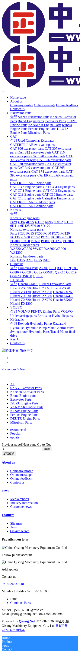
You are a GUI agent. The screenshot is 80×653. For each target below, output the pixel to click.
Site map (16, 523)
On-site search (19, 531)
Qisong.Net (27, 621)
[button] (9, 369)
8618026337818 (13, 584)
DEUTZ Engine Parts (25, 418)
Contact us (17, 482)
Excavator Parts (20, 399)
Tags (13, 527)
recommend (18, 429)
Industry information (24, 503)
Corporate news (21, 506)
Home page (18, 97)
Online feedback (21, 478)
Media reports (19, 499)
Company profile (21, 471)
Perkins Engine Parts (24, 415)
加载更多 (9, 453)
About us (8, 462)
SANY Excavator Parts (26, 388)
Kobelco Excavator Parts (27, 392)
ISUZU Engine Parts (24, 403)
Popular (15, 433)
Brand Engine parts (23, 395)
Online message (21, 475)
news (5, 490)
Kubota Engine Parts (24, 411)
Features (8, 515)
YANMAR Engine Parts (26, 407)
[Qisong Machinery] (40, 45)
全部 (13, 117)
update (14, 437)
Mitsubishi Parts (21, 422)
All (12, 384)
